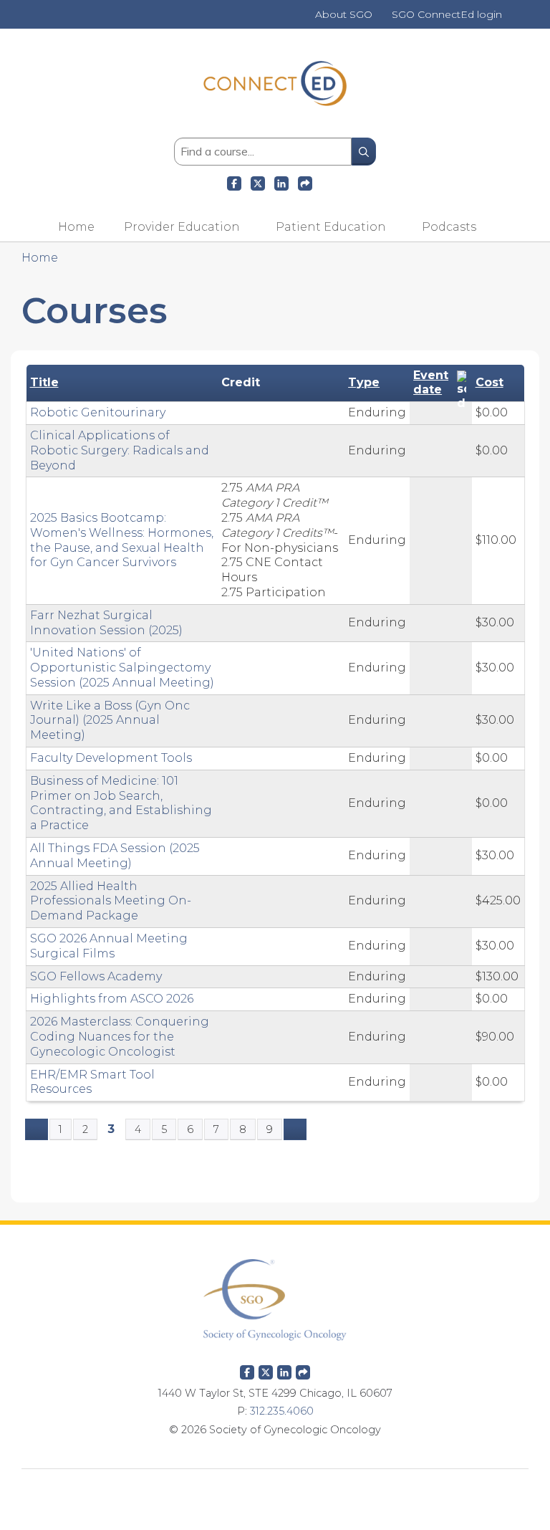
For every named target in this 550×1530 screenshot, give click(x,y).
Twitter (266, 1369)
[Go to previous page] (36, 1129)
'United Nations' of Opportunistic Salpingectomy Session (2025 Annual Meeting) (122, 667)
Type (364, 382)
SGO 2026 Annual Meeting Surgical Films (109, 946)
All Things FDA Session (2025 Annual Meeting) (115, 855)
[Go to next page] (295, 1129)
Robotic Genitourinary (97, 412)
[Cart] (517, 19)
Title (44, 382)
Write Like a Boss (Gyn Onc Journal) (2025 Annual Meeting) (110, 720)
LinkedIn (281, 181)
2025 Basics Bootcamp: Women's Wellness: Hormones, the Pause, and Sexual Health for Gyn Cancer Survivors (121, 540)
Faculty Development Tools (111, 758)
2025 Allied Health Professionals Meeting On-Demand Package (110, 901)
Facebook (234, 181)
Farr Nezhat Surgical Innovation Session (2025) (106, 622)
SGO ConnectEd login (447, 14)
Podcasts (449, 227)
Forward (305, 181)
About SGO (343, 14)
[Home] (275, 115)
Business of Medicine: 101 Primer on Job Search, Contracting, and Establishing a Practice (121, 803)
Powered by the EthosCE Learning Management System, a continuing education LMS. (275, 1491)
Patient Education (331, 227)
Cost (489, 382)
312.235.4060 (282, 1411)
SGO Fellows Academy (96, 976)
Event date (430, 382)
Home (76, 227)
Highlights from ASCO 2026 (111, 998)
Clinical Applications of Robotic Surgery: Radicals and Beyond (119, 450)
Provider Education (182, 227)
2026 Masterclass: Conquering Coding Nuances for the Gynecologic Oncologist (119, 1036)
